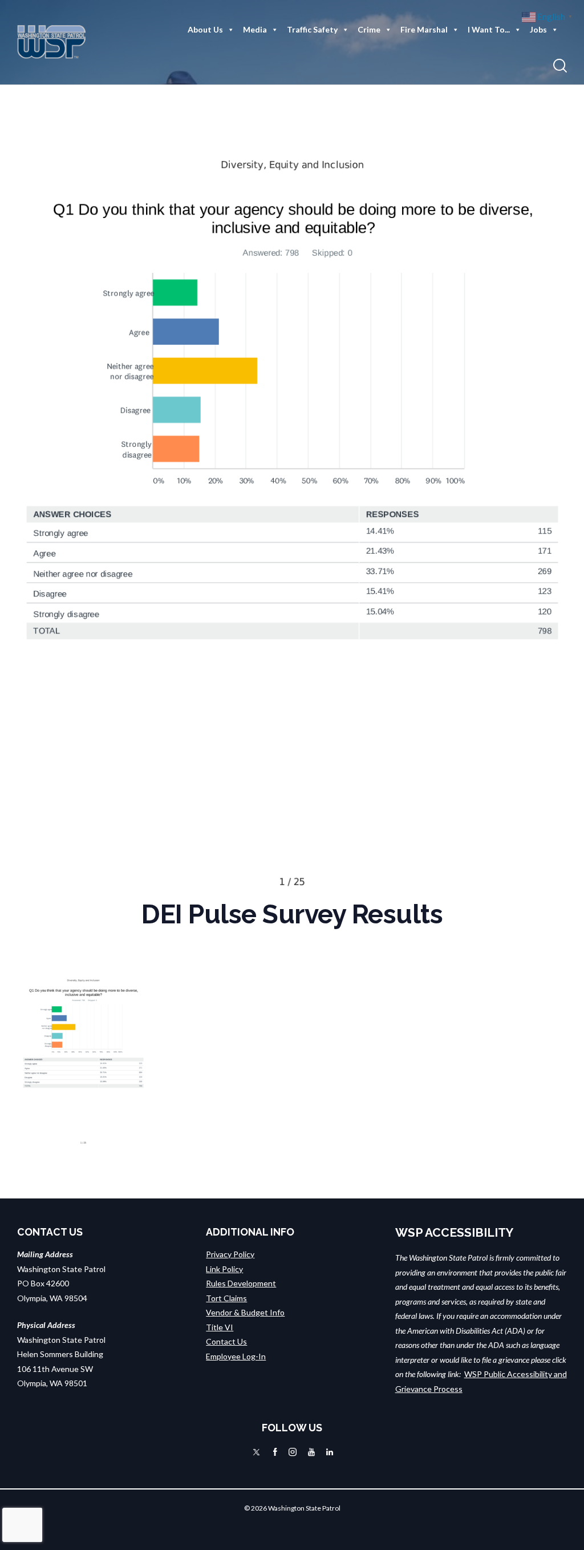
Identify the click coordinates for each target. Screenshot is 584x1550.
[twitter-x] (256, 1452)
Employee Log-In (236, 1356)
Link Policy (224, 1269)
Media (255, 29)
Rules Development (241, 1283)
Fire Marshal (424, 29)
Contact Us (226, 1341)
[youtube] (311, 1452)
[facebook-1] (275, 1452)
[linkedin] (330, 1452)
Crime (369, 29)
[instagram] (292, 1452)
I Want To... (489, 29)
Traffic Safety (312, 29)
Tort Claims (226, 1298)
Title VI (219, 1327)
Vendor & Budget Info (245, 1312)
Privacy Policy (230, 1254)
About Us (205, 29)
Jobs (538, 29)
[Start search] (560, 66)
